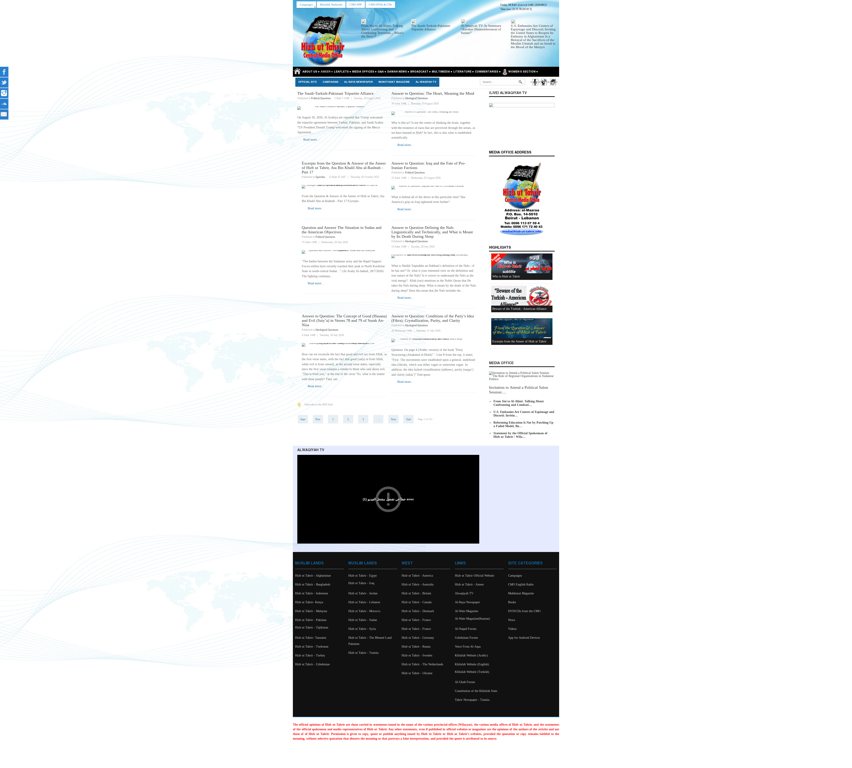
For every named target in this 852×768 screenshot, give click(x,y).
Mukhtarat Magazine (394, 82)
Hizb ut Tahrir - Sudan (362, 620)
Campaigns (330, 82)
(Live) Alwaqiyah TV (508, 93)
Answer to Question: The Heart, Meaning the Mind (432, 93)
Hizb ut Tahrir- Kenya (309, 602)
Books (512, 602)
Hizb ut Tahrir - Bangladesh (312, 584)
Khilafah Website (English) (472, 664)
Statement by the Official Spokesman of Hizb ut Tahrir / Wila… (520, 435)
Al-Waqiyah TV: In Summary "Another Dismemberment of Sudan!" (481, 29)
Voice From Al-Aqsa (468, 646)
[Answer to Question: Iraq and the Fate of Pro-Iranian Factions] (434, 187)
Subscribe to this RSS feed (318, 404)
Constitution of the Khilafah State (476, 691)
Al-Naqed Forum (465, 629)
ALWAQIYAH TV (310, 450)
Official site (307, 82)
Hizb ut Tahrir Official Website (474, 575)
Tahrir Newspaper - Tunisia (472, 699)
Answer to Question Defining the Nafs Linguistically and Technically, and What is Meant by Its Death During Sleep (432, 232)
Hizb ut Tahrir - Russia (416, 646)
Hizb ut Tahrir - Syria (362, 629)
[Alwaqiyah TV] (544, 86)
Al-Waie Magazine (466, 611)
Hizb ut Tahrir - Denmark (418, 611)
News (511, 620)
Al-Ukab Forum (465, 682)
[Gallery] (552, 86)
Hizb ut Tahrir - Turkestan (311, 646)
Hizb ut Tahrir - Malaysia (311, 611)
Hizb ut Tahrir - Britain (416, 593)
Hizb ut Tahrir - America (417, 575)
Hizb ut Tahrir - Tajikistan (311, 627)
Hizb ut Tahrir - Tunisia (363, 652)
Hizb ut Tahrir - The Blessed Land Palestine (370, 641)
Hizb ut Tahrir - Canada (417, 602)
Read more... (311, 139)
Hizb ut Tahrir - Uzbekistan (312, 664)
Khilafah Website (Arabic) (471, 655)
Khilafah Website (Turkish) (472, 672)
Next (393, 419)
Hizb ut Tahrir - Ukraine (417, 673)
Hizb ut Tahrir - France (416, 620)
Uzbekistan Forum (466, 637)
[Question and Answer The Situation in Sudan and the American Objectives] (344, 252)
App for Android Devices (524, 637)
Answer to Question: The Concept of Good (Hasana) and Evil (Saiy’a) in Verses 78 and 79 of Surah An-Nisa (344, 320)
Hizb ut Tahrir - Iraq (361, 583)
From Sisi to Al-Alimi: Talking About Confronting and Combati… (518, 403)
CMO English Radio (521, 584)
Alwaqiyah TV (464, 593)
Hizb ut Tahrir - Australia (418, 584)
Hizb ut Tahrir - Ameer (469, 584)
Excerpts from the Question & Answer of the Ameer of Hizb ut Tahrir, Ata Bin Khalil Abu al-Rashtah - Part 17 (344, 167)
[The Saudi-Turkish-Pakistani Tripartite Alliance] (342, 108)
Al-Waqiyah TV (426, 82)
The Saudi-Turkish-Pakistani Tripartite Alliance (430, 27)
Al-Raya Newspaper (358, 82)
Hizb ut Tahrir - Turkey (310, 655)
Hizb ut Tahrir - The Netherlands (422, 664)
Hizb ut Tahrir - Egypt (362, 575)
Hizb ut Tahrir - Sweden (417, 655)
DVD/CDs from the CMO (524, 611)
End (408, 419)
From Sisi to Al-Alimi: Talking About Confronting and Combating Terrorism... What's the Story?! (382, 31)
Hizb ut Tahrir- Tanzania (310, 637)
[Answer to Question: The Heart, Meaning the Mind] (434, 113)
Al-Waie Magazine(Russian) (472, 618)
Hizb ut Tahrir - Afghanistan (313, 575)
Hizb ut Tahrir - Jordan (362, 593)
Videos (512, 629)
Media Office (501, 363)
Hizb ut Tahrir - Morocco (364, 611)
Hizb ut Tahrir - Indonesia (311, 593)
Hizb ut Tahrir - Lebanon (364, 602)
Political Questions (321, 98)
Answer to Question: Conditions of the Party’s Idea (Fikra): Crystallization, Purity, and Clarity (432, 318)
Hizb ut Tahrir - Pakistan (310, 620)
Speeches (320, 177)
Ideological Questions (416, 98)
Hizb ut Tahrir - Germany (418, 637)
